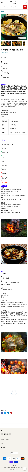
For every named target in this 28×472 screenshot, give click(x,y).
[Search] (25, 7)
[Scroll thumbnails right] (26, 44)
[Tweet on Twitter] (5, 413)
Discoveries (5, 52)
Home (2, 11)
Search (14, 465)
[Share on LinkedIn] (8, 413)
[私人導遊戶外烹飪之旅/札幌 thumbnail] (3, 43)
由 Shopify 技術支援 (14, 469)
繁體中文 (13, 453)
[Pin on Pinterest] (11, 413)
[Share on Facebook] (2, 413)
